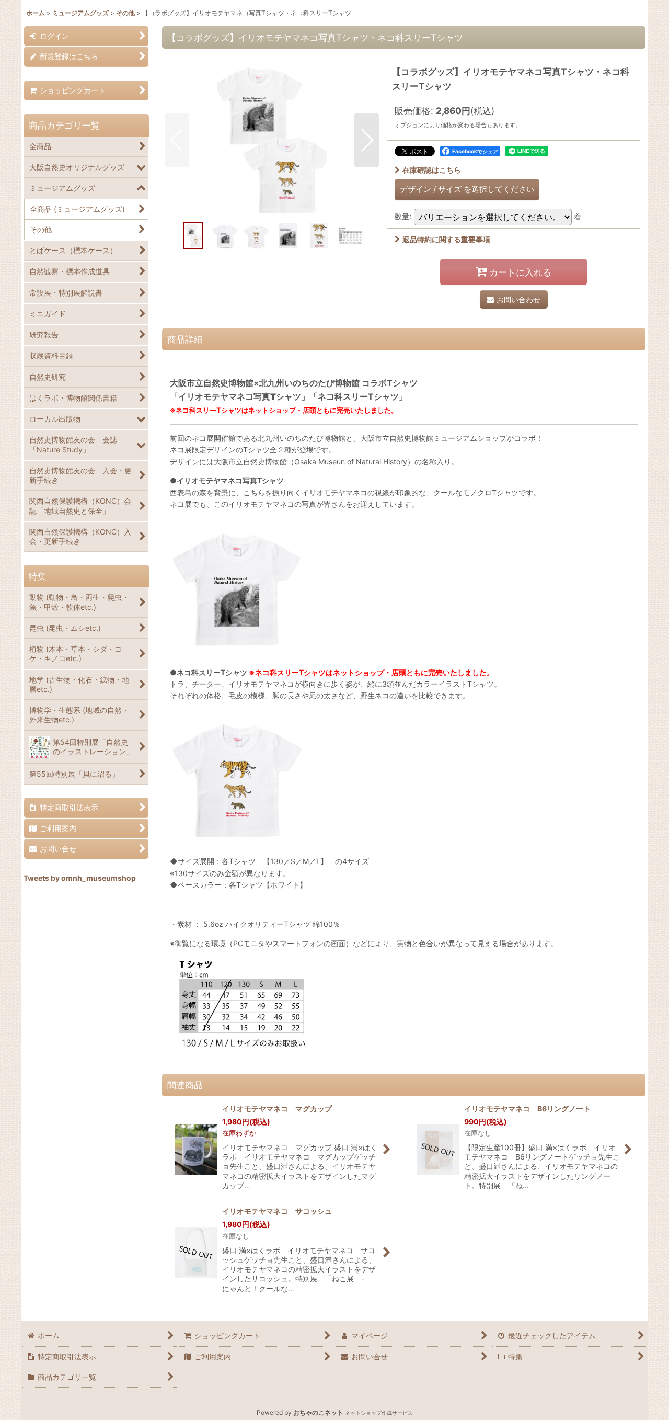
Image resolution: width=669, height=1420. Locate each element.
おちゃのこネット (318, 1412)
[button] (177, 140)
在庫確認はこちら (431, 169)
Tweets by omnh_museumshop (80, 877)
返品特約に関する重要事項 (446, 239)
